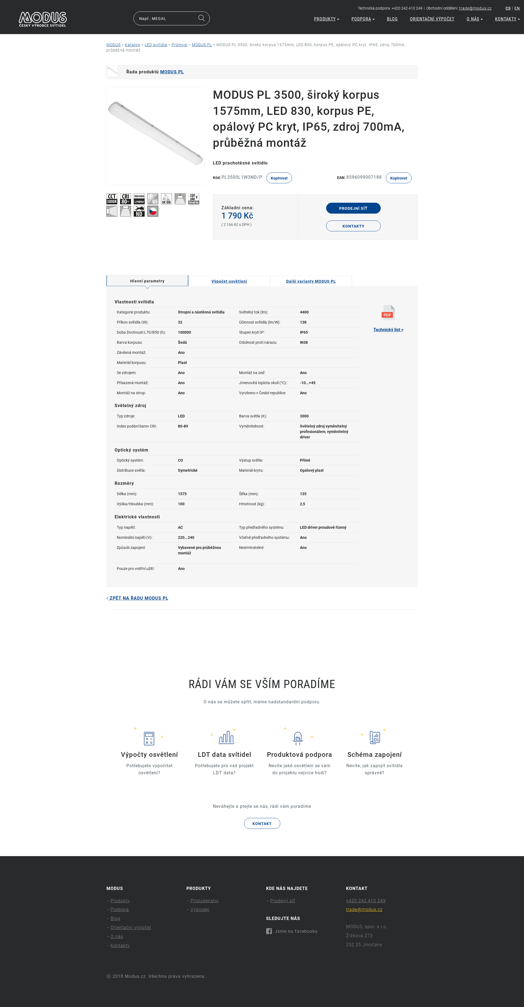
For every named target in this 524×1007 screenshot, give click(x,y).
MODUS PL (202, 45)
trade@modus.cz (475, 8)
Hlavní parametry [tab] (147, 281)
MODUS (113, 45)
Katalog (132, 45)
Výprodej (200, 909)
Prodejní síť (353, 208)
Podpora (361, 19)
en (517, 8)
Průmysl (179, 45)
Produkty (325, 19)
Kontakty (505, 19)
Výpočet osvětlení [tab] (229, 281)
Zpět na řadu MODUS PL (138, 598)
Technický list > (388, 329)
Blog (392, 19)
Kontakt (262, 823)
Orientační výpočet (432, 19)
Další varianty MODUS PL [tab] (311, 281)
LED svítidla (156, 45)
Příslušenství (204, 900)
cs (508, 8)
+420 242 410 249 (366, 900)
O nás (473, 19)
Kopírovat (279, 178)
